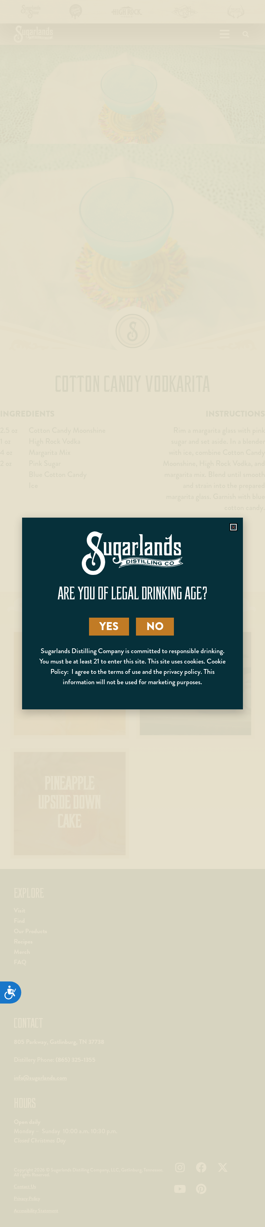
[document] (132, 613)
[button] (233, 527)
